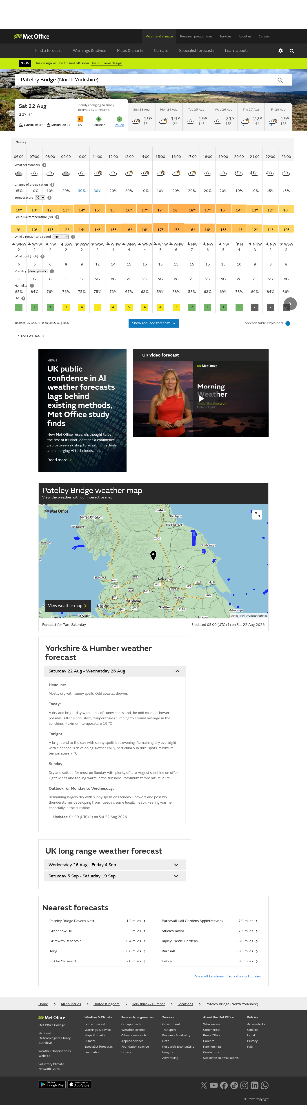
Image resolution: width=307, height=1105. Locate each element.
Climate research (133, 1035)
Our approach (131, 1024)
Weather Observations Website (54, 1053)
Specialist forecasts (196, 50)
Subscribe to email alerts (221, 1058)
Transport (169, 1030)
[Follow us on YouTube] (214, 1085)
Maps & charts (130, 50)
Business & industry (176, 1035)
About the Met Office (218, 1017)
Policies (252, 1017)
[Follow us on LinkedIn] (254, 1085)
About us (245, 36)
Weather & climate (159, 36)
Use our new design (106, 63)
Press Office (211, 1035)
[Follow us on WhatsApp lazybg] (265, 1085)
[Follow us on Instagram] (244, 1085)
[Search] (280, 79)
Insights (168, 1052)
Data (165, 1041)
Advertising (170, 1058)
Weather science (133, 1030)
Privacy (252, 1041)
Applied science (132, 1041)
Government (171, 1024)
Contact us (211, 1052)
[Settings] (280, 51)
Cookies (252, 1030)
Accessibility (256, 1024)
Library (126, 1052)
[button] (153, 556)
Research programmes (196, 36)
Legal (251, 1035)
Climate (161, 50)
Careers (264, 36)
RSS (250, 1046)
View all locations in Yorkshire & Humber (228, 976)
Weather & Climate (98, 1017)
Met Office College (51, 1025)
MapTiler (238, 616)
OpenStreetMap (257, 616)
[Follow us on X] (204, 1085)
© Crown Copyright (256, 1099)
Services (225, 36)
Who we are (211, 1024)
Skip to (17, 151)
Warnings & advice (89, 50)
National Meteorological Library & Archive (54, 1038)
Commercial (211, 1030)
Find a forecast (48, 50)
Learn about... (237, 50)
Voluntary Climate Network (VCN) (51, 1066)
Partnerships (212, 1046)
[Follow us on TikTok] (234, 1085)
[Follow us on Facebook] (224, 1085)
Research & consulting (178, 1046)
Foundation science (135, 1046)
